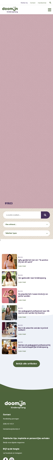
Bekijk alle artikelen (26, 363)
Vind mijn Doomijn (45, 215)
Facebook (8, 453)
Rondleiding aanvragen (11, 419)
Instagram (18, 453)
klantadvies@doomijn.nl (11, 429)
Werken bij (24, 3)
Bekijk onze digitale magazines (14, 442)
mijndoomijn (42, 3)
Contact (32, 3)
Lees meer (22, 266)
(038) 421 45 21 (8, 424)
